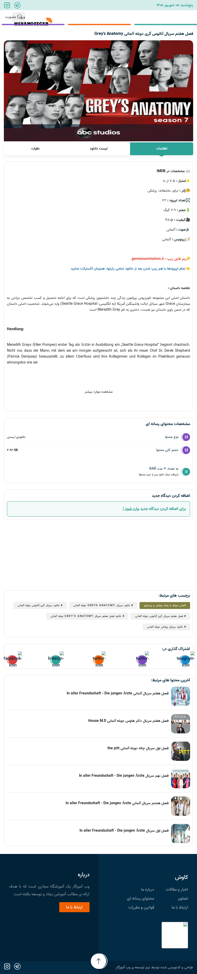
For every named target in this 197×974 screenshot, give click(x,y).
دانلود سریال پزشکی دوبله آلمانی (165, 627)
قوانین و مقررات (141, 907)
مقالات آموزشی (132, 17)
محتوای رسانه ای (140, 898)
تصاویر (183, 898)
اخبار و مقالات (177, 889)
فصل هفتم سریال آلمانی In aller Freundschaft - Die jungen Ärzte (118, 693)
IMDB (161, 171)
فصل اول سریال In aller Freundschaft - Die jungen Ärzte (124, 831)
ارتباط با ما (67, 17)
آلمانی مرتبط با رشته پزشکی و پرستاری (165, 605)
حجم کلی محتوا (167, 450)
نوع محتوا (172, 437)
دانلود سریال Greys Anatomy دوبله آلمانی (101, 605)
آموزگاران (98, 17)
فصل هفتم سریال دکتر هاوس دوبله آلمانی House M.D (128, 721)
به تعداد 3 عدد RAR (159, 471)
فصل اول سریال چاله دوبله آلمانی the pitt (138, 748)
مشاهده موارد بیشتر (99, 392)
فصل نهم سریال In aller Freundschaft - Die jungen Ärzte (124, 776)
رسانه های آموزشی (174, 17)
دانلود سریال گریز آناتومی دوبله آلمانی (39, 605)
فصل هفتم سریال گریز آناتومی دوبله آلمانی (159, 616)
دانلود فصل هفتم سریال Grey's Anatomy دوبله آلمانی (86, 616)
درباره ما (147, 889)
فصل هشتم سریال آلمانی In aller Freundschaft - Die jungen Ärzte (117, 803)
